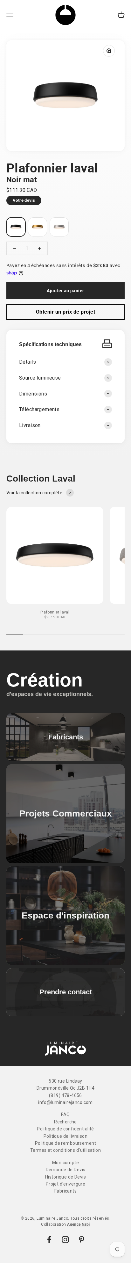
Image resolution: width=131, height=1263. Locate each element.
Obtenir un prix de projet (65, 312)
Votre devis (24, 200)
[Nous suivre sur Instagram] (65, 1239)
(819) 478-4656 (65, 1095)
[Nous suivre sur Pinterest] (81, 1239)
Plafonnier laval (55, 612)
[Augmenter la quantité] (39, 248)
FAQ (65, 1114)
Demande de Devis (66, 1169)
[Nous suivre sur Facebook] (49, 1239)
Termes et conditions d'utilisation (65, 1150)
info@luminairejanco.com (65, 1102)
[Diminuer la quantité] (15, 248)
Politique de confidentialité (65, 1128)
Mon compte (65, 1162)
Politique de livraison (65, 1136)
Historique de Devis (65, 1177)
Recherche (65, 1121)
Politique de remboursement (65, 1143)
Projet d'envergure (66, 1184)
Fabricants (65, 1191)
